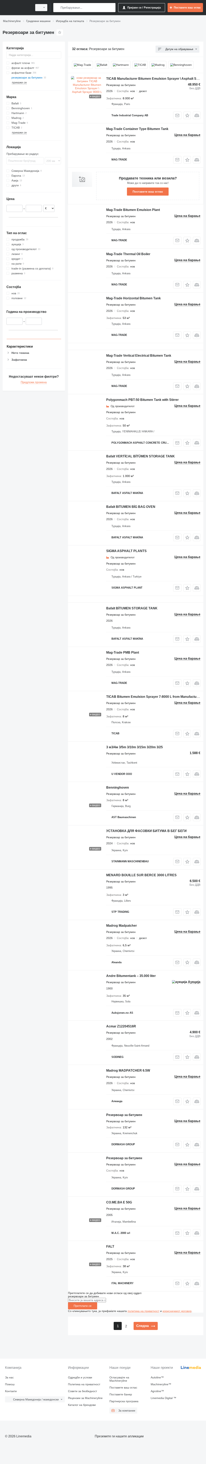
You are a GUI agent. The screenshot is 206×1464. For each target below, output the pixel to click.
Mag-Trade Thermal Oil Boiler (128, 254)
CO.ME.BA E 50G (119, 1202)
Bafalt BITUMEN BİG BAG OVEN (130, 506)
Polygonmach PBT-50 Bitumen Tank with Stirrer (142, 399)
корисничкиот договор (177, 1311)
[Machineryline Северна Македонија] (17, 7)
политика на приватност (143, 1311)
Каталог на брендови (82, 1404)
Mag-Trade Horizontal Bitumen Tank (133, 298)
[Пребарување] (57, 7)
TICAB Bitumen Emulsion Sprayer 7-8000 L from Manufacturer (153, 696)
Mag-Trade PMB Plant (122, 652)
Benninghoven (117, 787)
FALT (110, 1246)
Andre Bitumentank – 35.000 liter (131, 976)
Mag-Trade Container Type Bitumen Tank (137, 129)
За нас (9, 1377)
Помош (9, 1384)
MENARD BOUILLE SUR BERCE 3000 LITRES (141, 875)
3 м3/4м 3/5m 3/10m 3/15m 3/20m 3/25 (134, 747)
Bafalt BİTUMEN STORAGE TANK (132, 608)
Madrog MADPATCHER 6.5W (128, 1070)
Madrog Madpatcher (121, 925)
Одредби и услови (80, 1377)
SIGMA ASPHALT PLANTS (126, 551)
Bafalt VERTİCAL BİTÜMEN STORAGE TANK (140, 456)
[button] (187, 115)
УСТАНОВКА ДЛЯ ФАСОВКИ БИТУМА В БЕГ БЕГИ (146, 831)
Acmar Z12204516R (121, 1026)
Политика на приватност (84, 1384)
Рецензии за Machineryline (85, 1398)
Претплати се (83, 1305)
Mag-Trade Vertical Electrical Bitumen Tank (138, 355)
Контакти (11, 1391)
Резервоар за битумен (124, 1115)
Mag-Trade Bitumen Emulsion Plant (133, 210)
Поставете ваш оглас (148, 191)
